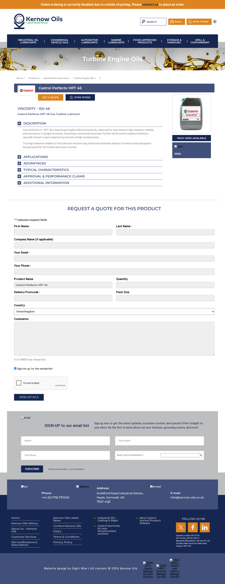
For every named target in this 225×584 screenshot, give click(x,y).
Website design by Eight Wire (65, 568)
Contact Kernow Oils (67, 526)
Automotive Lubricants (89, 41)
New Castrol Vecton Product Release (150, 520)
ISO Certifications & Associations (24, 543)
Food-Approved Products (145, 41)
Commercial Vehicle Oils (59, 41)
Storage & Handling (174, 41)
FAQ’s (57, 531)
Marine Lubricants (116, 41)
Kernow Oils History (24, 523)
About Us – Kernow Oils (24, 530)
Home (19, 78)
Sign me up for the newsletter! (35, 368)
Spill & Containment (200, 41)
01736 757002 (200, 21)
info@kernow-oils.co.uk (187, 495)
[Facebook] (193, 527)
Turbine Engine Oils (84, 78)
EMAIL (178, 21)
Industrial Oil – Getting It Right (108, 519)
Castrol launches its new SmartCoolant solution (109, 529)
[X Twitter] (181, 527)
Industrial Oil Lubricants (28, 41)
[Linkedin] (205, 527)
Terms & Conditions (66, 536)
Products (33, 78)
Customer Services (23, 536)
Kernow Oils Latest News (66, 519)
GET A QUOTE (50, 97)
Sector (130, 455)
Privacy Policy (62, 542)
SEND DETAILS (28, 397)
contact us (150, 4)
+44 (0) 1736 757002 (55, 495)
